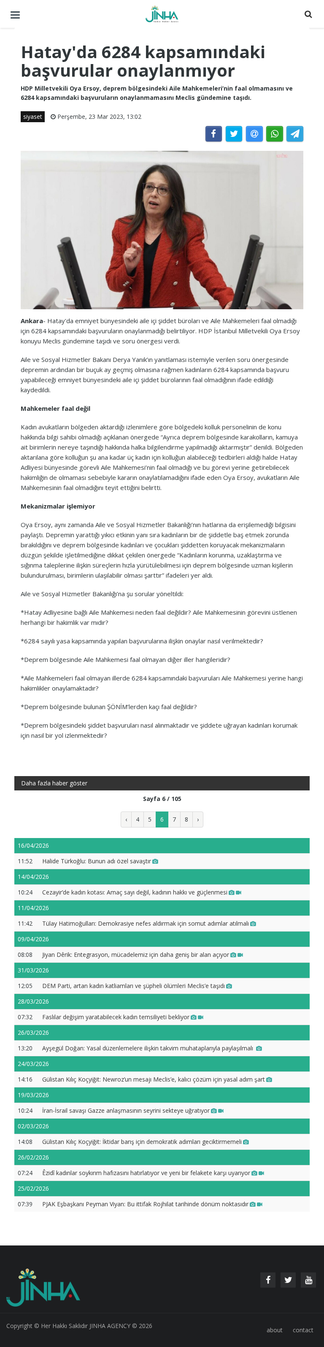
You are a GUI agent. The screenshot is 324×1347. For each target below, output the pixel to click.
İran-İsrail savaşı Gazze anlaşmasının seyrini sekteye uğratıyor (126, 1110)
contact (303, 1330)
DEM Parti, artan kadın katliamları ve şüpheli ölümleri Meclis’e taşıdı (133, 986)
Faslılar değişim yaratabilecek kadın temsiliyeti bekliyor (115, 1017)
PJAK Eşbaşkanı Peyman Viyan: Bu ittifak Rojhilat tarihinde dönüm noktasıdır (145, 1204)
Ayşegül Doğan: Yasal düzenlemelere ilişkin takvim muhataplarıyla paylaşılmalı (148, 1048)
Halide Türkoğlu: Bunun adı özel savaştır (96, 861)
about (275, 1330)
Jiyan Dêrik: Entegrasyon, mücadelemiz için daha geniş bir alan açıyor (135, 955)
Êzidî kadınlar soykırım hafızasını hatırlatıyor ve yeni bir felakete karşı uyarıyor (146, 1173)
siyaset (32, 116)
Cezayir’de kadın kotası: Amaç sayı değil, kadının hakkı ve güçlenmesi (134, 892)
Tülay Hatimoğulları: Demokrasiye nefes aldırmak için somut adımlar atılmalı (145, 923)
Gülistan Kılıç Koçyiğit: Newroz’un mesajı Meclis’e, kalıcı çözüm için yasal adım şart (153, 1079)
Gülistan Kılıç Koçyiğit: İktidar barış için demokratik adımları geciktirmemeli (142, 1142)
